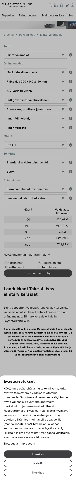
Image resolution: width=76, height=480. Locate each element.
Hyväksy (38, 454)
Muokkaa (38, 472)
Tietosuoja (11, 443)
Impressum (27, 443)
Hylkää (38, 463)
